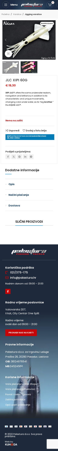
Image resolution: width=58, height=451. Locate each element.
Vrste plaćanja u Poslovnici (20, 389)
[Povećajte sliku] (8, 53)
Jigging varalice (33, 14)
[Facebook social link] (7, 156)
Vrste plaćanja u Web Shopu (21, 384)
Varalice (17, 14)
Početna (6, 14)
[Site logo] (32, 4)
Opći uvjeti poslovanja (17, 404)
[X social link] (13, 156)
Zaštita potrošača (15, 399)
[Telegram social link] (31, 156)
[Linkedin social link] (25, 156)
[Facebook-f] (7, 291)
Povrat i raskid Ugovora (18, 394)
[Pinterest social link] (19, 156)
